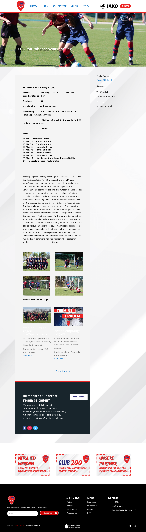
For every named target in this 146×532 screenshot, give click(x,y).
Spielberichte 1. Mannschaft (40, 342)
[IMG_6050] (69, 270)
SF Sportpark (59, 6)
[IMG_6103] (69, 294)
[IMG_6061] (36, 294)
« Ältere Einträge (62, 371)
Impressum (91, 502)
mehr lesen (28, 355)
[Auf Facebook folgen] (24, 428)
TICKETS (125, 6)
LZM (46, 6)
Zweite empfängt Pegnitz (67, 332)
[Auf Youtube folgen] (130, 526)
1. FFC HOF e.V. (19, 525)
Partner (69, 502)
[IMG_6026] (36, 270)
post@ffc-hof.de (117, 506)
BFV (89, 513)
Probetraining (79, 397)
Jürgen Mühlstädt (32, 338)
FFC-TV (85, 6)
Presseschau (71, 513)
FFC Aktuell (26, 342)
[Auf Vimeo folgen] (35, 428)
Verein (74, 6)
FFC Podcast (71, 509)
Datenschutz (92, 506)
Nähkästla (70, 506)
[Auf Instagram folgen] (29, 428)
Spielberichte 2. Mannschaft (32, 345)
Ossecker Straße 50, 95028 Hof (123, 510)
